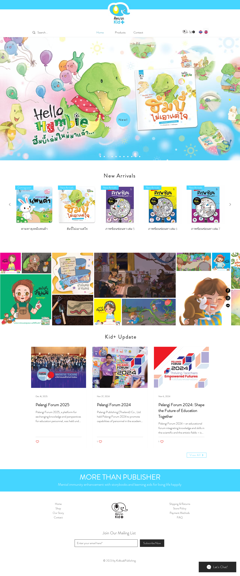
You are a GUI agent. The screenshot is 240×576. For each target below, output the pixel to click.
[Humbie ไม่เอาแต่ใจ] (104, 156)
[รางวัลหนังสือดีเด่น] (135, 156)
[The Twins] (131, 156)
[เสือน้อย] (123, 156)
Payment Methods (180, 513)
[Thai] (200, 32)
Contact (58, 517)
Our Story (58, 513)
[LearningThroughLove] (112, 156)
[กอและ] (127, 156)
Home (58, 504)
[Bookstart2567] (116, 156)
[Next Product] (230, 204)
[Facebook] (228, 290)
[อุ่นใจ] (120, 156)
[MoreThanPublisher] (139, 156)
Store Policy (179, 508)
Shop (58, 508)
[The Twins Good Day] (108, 156)
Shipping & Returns (179, 504)
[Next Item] (233, 289)
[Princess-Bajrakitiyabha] (100, 156)
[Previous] (20, 98)
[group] (120, 211)
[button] (120, 32)
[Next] (219, 98)
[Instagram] (228, 298)
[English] (206, 32)
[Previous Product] (10, 204)
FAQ (180, 517)
